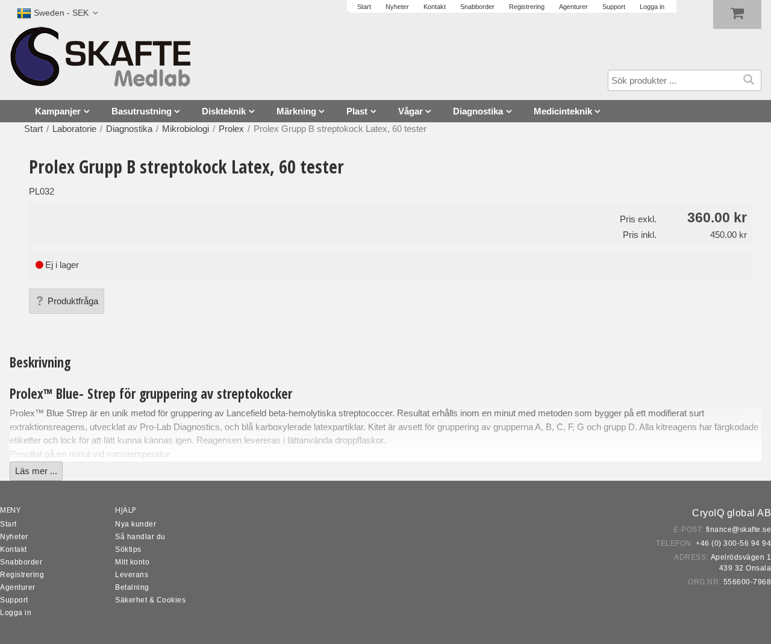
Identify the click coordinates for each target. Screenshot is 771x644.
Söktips (128, 549)
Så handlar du (140, 537)
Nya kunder (135, 524)
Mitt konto (132, 562)
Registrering (22, 575)
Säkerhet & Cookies (150, 600)
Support (14, 600)
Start (33, 128)
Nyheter (14, 537)
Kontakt (13, 549)
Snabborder (21, 562)
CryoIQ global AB (731, 513)
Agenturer (18, 587)
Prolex (231, 128)
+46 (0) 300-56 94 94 (733, 543)
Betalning (132, 587)
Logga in (15, 612)
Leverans (131, 575)
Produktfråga (73, 301)
